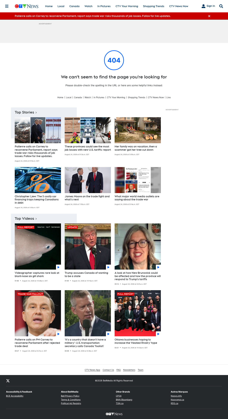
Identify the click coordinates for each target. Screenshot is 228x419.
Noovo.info (176, 396)
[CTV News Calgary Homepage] (26, 6)
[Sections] (7, 6)
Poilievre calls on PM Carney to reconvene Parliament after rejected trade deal (37, 343)
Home (49, 6)
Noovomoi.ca (177, 399)
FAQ (118, 370)
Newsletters (129, 370)
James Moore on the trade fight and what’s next (87, 198)
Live (168, 97)
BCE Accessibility (14, 396)
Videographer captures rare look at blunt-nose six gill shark (37, 274)
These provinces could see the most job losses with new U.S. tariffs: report (88, 148)
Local (61, 6)
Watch (88, 6)
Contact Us (108, 370)
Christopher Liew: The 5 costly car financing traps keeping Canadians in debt (37, 199)
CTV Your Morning (127, 6)
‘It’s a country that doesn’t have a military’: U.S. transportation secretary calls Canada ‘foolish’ (85, 343)
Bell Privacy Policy (70, 396)
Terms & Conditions (70, 399)
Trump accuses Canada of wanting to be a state (86, 274)
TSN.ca (119, 403)
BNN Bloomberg (124, 399)
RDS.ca (174, 403)
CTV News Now (178, 6)
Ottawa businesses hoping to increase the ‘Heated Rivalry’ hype (136, 341)
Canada (74, 6)
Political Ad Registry (71, 403)
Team (140, 370)
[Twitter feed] (8, 380)
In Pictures (104, 6)
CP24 (118, 396)
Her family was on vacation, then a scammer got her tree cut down (136, 148)
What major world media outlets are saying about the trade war (137, 198)
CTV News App (92, 370)
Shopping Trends (153, 6)
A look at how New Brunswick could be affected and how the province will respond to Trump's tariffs (138, 276)
